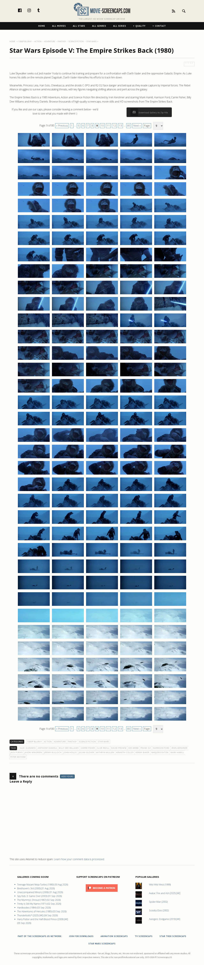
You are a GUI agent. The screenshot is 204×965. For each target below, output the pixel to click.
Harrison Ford (161, 748)
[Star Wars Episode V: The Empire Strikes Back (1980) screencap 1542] (68, 474)
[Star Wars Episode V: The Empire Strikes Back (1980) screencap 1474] (136, 245)
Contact (160, 25)
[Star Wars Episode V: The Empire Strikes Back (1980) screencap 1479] (136, 261)
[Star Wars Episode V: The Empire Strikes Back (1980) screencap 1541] (34, 474)
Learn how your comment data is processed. (79, 859)
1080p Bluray (34, 741)
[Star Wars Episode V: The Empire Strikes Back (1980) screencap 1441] (34, 146)
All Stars (79, 25)
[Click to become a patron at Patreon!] (102, 892)
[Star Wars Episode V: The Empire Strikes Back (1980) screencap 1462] (68, 212)
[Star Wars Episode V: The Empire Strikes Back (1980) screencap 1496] (34, 327)
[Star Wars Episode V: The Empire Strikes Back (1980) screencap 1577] (68, 589)
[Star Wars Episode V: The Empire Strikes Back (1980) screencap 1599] (136, 655)
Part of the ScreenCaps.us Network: (40, 936)
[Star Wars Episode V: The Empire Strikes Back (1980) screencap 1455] (170, 179)
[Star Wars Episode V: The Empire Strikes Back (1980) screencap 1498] (102, 327)
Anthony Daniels (47, 748)
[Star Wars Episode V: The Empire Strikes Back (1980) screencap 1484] (136, 277)
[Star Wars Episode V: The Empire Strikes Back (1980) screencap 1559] (136, 523)
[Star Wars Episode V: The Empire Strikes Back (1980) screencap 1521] (34, 409)
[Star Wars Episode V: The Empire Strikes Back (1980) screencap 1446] (34, 163)
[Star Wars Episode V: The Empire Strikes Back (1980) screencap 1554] (136, 507)
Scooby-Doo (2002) (159, 910)
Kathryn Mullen (105, 752)
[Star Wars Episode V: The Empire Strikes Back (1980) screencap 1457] (68, 195)
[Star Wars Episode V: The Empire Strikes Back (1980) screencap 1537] (68, 458)
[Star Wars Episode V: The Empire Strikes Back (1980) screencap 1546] (34, 491)
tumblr (42, 10)
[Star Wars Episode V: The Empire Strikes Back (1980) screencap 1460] (170, 195)
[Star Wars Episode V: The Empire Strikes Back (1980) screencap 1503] (102, 343)
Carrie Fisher (88, 748)
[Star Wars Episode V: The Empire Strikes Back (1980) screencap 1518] (102, 392)
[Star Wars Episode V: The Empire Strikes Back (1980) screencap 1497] (68, 327)
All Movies (59, 25)
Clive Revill (103, 748)
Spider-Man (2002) (158, 901)
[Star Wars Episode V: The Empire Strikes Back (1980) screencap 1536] (34, 458)
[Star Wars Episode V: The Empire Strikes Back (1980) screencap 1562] (68, 540)
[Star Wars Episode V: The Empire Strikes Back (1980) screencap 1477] (68, 261)
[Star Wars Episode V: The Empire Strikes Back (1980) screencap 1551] (34, 507)
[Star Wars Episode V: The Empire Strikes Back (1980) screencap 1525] (170, 409)
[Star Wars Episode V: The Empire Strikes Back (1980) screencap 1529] (136, 425)
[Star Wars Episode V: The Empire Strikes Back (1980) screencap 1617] (68, 720)
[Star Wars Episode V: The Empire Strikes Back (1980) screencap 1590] (170, 622)
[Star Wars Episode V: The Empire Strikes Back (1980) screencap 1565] (170, 540)
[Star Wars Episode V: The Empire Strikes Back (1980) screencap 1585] (170, 605)
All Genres (99, 25)
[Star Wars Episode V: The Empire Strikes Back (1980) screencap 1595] (170, 638)
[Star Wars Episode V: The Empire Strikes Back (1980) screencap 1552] (68, 507)
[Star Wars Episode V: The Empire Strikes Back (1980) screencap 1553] (102, 507)
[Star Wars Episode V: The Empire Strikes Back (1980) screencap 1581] (34, 605)
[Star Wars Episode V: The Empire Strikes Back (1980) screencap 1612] (68, 704)
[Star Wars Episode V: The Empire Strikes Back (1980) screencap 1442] (68, 146)
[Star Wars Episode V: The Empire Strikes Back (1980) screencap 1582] (68, 605)
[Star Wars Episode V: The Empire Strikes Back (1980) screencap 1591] (34, 638)
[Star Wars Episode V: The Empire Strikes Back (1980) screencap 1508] (102, 359)
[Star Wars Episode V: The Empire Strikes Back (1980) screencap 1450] (170, 163)
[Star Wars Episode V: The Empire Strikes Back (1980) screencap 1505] (170, 343)
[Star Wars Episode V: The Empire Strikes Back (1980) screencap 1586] (34, 622)
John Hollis (69, 752)
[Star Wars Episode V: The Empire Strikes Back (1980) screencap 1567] (68, 556)
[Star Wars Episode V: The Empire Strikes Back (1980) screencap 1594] (136, 638)
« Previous (62, 125)
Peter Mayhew (18, 757)
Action (48, 741)
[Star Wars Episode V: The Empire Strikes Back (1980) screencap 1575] (170, 573)
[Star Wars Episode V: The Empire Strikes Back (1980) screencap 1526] (34, 425)
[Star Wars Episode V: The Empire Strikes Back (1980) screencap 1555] (170, 507)
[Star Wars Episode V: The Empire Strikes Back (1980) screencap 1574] (136, 573)
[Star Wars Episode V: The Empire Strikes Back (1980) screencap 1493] (102, 310)
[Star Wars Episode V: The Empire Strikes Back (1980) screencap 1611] (34, 704)
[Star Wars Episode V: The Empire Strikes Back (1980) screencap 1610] (170, 687)
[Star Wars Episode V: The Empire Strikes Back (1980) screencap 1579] (136, 589)
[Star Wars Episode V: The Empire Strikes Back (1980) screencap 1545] (170, 474)
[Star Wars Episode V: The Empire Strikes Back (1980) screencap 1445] (170, 146)
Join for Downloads (81, 936)
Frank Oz (146, 748)
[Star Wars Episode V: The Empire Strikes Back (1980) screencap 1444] (136, 146)
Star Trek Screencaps (173, 936)
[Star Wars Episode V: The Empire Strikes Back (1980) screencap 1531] (34, 441)
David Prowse (118, 748)
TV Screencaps (144, 936)
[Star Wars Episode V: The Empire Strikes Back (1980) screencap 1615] (170, 704)
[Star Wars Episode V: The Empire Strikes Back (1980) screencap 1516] (34, 392)
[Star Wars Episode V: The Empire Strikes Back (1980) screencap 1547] (68, 491)
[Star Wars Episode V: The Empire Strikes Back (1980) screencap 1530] (170, 425)
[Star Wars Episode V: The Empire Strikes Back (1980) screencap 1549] (136, 491)
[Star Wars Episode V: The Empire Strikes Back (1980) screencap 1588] (102, 622)
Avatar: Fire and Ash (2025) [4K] (164, 893)
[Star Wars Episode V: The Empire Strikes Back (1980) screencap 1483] (102, 277)
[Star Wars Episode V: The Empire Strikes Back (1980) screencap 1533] (102, 441)
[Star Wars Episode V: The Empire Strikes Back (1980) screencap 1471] (34, 245)
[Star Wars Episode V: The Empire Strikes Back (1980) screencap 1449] (136, 163)
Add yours (67, 776)
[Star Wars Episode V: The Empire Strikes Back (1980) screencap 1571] (34, 573)
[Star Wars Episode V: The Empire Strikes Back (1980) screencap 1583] (102, 605)
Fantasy (72, 741)
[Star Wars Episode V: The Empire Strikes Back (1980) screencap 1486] (34, 294)
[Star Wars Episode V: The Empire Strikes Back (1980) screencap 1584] (136, 605)
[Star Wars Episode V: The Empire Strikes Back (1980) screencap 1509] (136, 359)
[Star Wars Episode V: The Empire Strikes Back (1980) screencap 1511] (34, 376)
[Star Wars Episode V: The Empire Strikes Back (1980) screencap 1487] (68, 294)
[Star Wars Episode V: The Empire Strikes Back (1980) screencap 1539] (136, 458)
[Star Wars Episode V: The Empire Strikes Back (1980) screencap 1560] (170, 523)
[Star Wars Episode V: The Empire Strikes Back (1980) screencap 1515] (170, 376)
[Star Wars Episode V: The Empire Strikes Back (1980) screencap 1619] (136, 720)
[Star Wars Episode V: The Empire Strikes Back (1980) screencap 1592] (68, 638)
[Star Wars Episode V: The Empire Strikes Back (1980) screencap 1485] (170, 277)
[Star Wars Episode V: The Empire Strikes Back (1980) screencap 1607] (68, 687)
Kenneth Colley (125, 752)
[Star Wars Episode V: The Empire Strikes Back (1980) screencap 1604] (136, 671)
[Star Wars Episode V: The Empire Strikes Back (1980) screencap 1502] (68, 343)
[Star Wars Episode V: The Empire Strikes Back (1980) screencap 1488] (102, 294)
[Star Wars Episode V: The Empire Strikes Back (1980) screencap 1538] (102, 458)
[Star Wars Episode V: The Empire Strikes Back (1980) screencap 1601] (34, 671)
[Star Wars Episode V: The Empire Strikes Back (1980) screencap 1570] (170, 556)
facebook (23, 10)
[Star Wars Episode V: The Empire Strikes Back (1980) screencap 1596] (34, 655)
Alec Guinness (28, 748)
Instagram (32, 10)
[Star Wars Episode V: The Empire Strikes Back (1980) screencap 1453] (102, 179)
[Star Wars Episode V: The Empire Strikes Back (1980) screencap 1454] (136, 179)
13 (120, 125)
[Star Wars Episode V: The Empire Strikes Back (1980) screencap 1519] (136, 392)
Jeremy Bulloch (53, 752)
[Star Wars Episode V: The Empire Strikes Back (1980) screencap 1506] (34, 359)
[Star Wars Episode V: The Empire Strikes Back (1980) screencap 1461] (34, 212)
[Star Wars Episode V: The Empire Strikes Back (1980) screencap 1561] (34, 540)
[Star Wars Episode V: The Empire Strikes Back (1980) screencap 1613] (102, 704)
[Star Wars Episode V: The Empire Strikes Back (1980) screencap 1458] (102, 195)
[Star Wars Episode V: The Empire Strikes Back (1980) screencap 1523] (102, 409)
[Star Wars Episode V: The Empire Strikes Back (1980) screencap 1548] (102, 491)
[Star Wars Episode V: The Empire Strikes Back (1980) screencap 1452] (68, 179)
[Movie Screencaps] (102, 9)
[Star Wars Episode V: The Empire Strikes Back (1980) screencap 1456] (34, 195)
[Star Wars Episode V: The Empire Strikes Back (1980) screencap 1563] (102, 540)
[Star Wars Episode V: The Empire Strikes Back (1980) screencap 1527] (68, 425)
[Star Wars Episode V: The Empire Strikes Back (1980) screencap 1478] (102, 261)
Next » (137, 125)
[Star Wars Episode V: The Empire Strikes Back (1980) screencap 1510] (170, 359)
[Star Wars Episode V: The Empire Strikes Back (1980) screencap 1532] (68, 441)
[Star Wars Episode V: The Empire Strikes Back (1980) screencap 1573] (102, 573)
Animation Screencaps (114, 936)
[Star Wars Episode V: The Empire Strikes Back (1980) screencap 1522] (68, 409)
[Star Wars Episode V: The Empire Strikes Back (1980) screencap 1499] (136, 327)
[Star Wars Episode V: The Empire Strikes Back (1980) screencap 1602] (68, 671)
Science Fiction (87, 741)
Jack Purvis (16, 752)
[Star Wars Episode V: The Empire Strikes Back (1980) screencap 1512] (68, 376)
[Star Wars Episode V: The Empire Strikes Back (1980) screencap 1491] (34, 310)
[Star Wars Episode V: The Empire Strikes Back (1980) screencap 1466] (34, 228)
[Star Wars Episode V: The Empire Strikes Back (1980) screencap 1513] (102, 376)
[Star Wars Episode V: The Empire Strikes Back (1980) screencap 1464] (136, 212)
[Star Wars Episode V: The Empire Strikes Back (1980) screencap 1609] (136, 687)
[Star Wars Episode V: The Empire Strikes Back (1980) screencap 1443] (102, 146)
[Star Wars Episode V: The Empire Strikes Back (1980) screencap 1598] (102, 655)
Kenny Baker (142, 752)
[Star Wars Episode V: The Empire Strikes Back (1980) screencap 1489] (136, 294)
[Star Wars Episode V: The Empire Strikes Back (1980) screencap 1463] (102, 212)
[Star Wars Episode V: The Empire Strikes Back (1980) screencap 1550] (170, 491)
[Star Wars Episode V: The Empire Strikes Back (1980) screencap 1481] (34, 277)
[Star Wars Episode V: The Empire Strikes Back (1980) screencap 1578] (102, 589)
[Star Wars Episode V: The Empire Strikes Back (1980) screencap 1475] (170, 245)
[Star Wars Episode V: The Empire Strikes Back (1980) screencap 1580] (170, 589)
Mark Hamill (177, 752)
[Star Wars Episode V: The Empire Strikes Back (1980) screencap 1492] (68, 310)
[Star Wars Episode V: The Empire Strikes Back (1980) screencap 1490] (170, 294)
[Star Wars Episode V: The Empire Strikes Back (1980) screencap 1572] (68, 573)
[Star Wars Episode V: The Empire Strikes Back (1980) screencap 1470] (170, 228)
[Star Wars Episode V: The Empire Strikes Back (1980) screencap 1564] (136, 540)
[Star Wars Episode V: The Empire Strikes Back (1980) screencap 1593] (102, 638)
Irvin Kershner (179, 748)
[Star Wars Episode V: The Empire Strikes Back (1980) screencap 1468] (102, 228)
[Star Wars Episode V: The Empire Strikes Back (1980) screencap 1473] (102, 245)
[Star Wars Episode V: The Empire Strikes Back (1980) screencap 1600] (170, 655)
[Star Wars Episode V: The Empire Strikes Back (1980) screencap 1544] (136, 474)
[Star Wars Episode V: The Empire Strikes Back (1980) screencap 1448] (102, 163)
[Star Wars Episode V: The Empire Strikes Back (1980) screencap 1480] (170, 261)
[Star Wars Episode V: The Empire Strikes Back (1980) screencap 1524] (136, 409)
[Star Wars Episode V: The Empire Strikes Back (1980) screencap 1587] (68, 622)
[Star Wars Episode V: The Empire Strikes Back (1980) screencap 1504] (136, 343)
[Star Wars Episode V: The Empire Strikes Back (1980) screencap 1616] (34, 720)
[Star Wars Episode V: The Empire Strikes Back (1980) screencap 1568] (102, 556)
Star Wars (103, 741)
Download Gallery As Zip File (153, 112)
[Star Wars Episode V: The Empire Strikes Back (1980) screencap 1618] (102, 720)
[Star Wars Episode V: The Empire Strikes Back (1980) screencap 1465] (170, 212)
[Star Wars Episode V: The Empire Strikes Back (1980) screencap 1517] (68, 392)
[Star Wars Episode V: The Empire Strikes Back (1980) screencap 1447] (68, 163)
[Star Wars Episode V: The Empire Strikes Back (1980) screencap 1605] (170, 671)
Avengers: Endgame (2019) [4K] (164, 919)
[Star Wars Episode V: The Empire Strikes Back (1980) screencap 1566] (34, 556)
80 (128, 125)
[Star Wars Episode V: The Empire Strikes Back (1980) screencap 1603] (102, 671)
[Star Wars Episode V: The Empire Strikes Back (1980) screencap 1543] (102, 474)
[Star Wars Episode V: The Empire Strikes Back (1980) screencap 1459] (136, 195)
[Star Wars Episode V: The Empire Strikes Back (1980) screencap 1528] (102, 425)
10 (102, 125)
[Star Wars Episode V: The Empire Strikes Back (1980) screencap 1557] (68, 523)
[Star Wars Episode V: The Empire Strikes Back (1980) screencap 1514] (136, 376)
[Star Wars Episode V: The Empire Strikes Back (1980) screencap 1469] (136, 228)
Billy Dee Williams (69, 748)
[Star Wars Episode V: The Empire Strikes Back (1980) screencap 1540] (170, 458)
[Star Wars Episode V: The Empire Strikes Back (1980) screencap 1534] (136, 441)
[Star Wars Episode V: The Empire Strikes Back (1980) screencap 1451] (34, 179)
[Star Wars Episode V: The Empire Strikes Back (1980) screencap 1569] (136, 556)
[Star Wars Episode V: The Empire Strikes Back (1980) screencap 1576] (34, 589)
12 (114, 125)
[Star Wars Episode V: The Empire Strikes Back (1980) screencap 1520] (170, 392)
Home (41, 25)
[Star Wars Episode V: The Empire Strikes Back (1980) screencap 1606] (34, 687)
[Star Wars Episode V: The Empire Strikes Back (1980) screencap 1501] (34, 343)
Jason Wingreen (33, 752)
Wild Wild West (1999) (160, 884)
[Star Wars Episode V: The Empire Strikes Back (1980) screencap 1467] (68, 228)
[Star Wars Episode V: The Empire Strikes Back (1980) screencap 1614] (136, 704)
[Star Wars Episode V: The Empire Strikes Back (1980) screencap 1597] (68, 655)
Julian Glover (86, 752)
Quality (140, 25)
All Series (119, 25)
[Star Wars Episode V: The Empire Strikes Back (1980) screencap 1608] (102, 687)
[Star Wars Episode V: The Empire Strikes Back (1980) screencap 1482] (68, 277)
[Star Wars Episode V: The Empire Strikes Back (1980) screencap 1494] (136, 310)
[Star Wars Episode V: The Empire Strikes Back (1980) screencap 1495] (170, 310)
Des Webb (133, 748)
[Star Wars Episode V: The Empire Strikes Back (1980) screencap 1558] (102, 523)
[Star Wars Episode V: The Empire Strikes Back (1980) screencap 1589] (136, 622)
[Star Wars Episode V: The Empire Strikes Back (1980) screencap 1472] (68, 245)
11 (108, 125)
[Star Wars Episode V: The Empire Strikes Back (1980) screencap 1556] (34, 523)
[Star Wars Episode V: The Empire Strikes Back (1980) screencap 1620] (170, 720)
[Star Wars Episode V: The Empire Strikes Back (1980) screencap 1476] (34, 261)
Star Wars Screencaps (102, 943)
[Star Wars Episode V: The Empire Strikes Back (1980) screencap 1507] (68, 359)
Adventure (60, 741)
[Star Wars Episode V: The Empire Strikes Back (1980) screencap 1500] (170, 327)
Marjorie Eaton (160, 752)
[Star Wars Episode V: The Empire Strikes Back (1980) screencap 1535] (170, 441)
